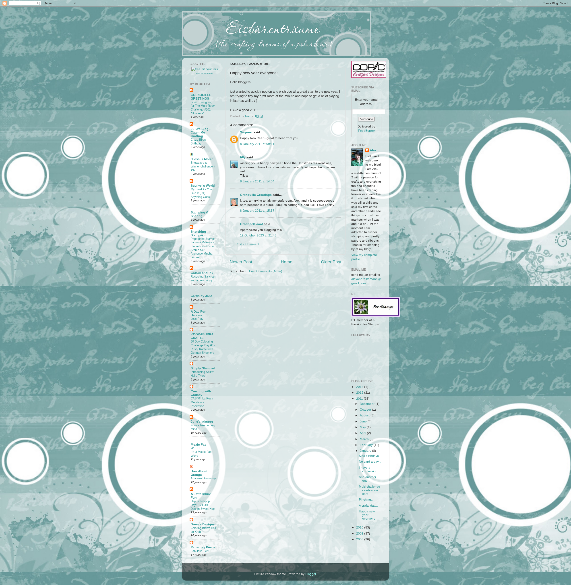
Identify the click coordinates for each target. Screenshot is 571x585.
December (367, 403)
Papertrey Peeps (203, 547)
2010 (360, 527)
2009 (360, 533)
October (366, 409)
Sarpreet (246, 132)
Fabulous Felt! (200, 551)
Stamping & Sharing (199, 214)
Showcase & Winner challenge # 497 (203, 166)
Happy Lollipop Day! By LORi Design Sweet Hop (203, 504)
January (366, 450)
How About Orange (199, 473)
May (363, 427)
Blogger (310, 574)
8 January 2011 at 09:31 (257, 144)
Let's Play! (197, 318)
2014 (360, 387)
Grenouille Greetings (256, 194)
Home (286, 261)
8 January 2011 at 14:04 (257, 181)
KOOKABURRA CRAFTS (202, 336)
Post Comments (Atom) (265, 271)
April (363, 433)
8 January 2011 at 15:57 (257, 210)
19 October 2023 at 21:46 (258, 235)
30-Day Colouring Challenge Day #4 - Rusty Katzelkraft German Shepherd (203, 347)
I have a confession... (369, 469)
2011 (360, 398)
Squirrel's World (203, 185)
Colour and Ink (202, 273)
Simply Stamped (203, 368)
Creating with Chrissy (201, 393)
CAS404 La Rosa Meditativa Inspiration (202, 402)
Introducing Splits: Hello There (202, 373)
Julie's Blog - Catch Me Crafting (201, 132)
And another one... (367, 478)
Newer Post (241, 261)
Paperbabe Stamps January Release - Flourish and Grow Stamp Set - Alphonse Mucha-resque (203, 248)
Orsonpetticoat (251, 224)
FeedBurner (366, 130)
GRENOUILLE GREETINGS (201, 96)
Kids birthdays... (370, 456)
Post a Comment (247, 244)
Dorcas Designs (203, 524)
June (364, 421)
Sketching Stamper (198, 233)
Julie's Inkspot (202, 421)
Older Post (331, 261)
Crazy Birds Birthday (198, 141)
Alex (248, 116)
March (365, 439)
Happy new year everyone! (367, 515)
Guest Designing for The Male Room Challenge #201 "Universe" (203, 107)
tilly (243, 157)
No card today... (370, 461)
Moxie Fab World (199, 446)
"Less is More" (202, 159)
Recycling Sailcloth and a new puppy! (203, 278)
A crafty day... (368, 505)
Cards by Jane (202, 296)
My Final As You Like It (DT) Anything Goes (201, 193)
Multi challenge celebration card (369, 490)
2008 (360, 539)
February (367, 445)
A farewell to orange (203, 478)
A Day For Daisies (198, 313)
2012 (360, 392)
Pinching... (366, 499)
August (365, 415)
